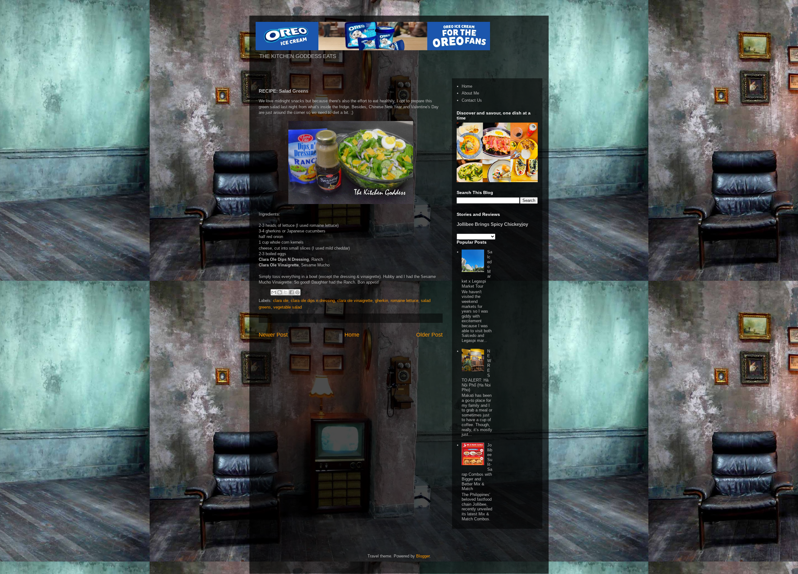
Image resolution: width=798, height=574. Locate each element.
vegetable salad (287, 307)
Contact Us (472, 100)
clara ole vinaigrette (355, 300)
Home (351, 335)
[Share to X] (285, 292)
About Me (470, 93)
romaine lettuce (404, 300)
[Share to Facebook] (291, 292)
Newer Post (273, 335)
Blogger (423, 556)
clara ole (280, 300)
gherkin (381, 300)
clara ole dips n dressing (313, 300)
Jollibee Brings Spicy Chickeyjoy (492, 224)
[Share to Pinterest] (297, 292)
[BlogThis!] (279, 292)
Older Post (429, 335)
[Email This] (274, 292)
